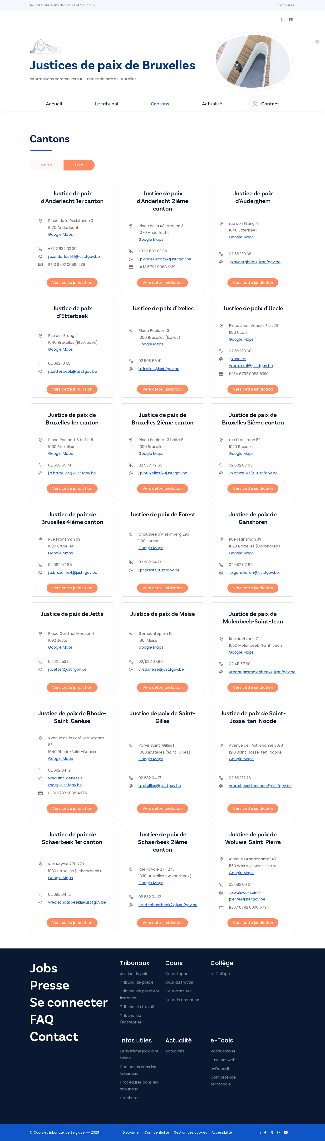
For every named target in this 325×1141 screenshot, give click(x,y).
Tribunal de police (136, 982)
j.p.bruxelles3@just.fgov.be (253, 473)
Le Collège (220, 973)
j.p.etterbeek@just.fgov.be (72, 371)
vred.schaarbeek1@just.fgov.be (77, 902)
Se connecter (69, 1002)
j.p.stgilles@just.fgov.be (159, 785)
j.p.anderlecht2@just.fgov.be (164, 259)
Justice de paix (134, 973)
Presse (49, 985)
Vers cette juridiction (72, 282)
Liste (79, 165)
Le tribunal (106, 104)
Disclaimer (131, 1132)
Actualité (212, 104)
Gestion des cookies (190, 1132)
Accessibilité (222, 1132)
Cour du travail (179, 982)
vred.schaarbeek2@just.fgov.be (167, 905)
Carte (46, 165)
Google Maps (60, 234)
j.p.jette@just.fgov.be (67, 669)
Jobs (44, 968)
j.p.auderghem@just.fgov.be (255, 262)
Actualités (174, 1051)
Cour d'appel (177, 973)
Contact (270, 104)
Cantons (160, 104)
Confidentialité (156, 1132)
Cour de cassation (182, 1000)
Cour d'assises (178, 991)
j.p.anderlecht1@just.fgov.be (74, 256)
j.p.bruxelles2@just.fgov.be (162, 473)
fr (291, 19)
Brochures (285, 5)
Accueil (54, 104)
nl (283, 19)
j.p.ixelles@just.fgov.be (158, 369)
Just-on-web (223, 1060)
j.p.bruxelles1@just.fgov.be (72, 473)
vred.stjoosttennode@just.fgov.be (260, 785)
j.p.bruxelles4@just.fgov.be (72, 572)
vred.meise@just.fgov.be (161, 669)
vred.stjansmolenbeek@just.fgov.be (262, 672)
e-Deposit (220, 1068)
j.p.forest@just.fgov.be (159, 570)
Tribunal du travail (137, 1006)
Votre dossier (223, 1051)
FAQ (42, 1019)
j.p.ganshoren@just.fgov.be (254, 572)
